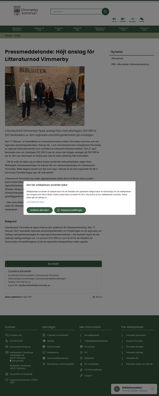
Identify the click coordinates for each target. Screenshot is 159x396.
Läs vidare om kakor (35, 202)
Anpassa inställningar (71, 210)
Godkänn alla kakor (39, 210)
